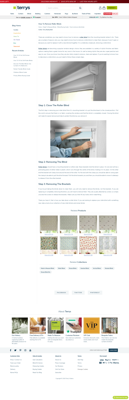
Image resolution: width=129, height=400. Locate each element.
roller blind (83, 37)
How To (16, 36)
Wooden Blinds (109, 268)
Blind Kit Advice (37, 363)
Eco (15, 43)
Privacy (80, 366)
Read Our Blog (37, 372)
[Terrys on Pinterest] (20, 351)
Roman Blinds (72, 268)
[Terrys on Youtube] (30, 351)
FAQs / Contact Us (16, 360)
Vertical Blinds (97, 268)
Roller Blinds (61, 268)
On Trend (17, 40)
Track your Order (15, 363)
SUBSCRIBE (113, 350)
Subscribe (58, 372)
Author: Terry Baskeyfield (45, 30)
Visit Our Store (59, 369)
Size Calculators (37, 360)
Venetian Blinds (84, 268)
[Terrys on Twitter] (15, 351)
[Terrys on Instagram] (25, 351)
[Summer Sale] (111, 14)
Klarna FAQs (14, 372)
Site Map (80, 360)
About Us (58, 360)
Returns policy (14, 366)
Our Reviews (59, 366)
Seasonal (17, 46)
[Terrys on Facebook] (11, 351)
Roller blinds (42, 49)
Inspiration (17, 33)
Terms (79, 363)
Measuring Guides (38, 366)
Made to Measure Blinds (47, 268)
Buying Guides (37, 369)
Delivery (12, 369)
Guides (16, 30)
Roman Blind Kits (45, 272)
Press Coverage (60, 363)
